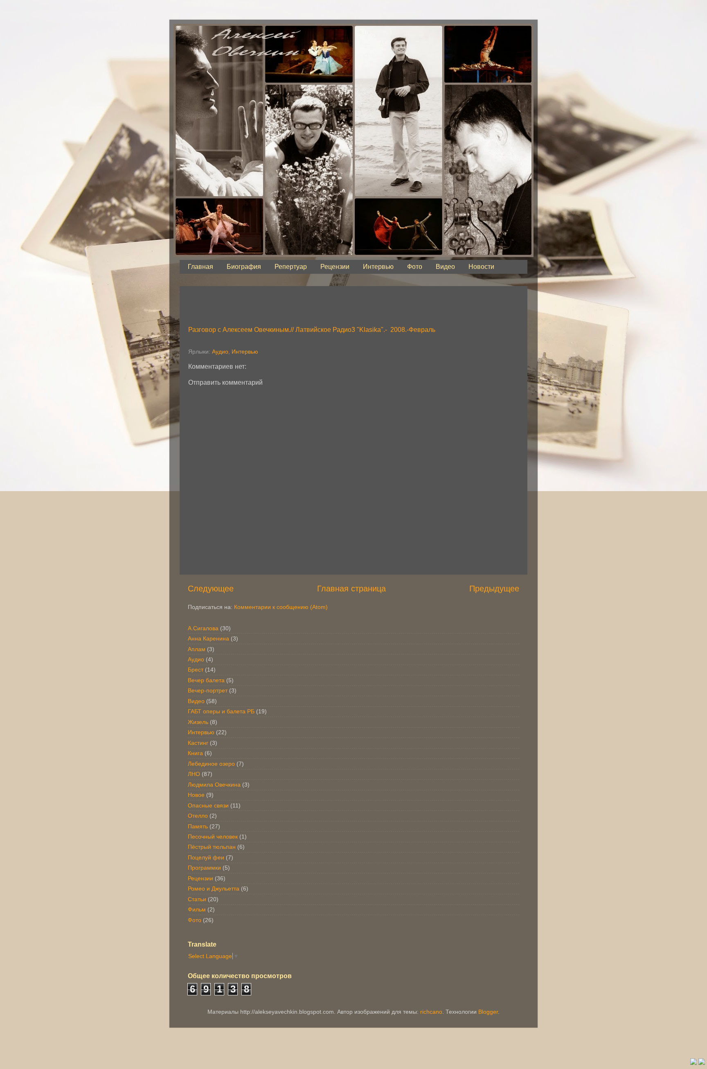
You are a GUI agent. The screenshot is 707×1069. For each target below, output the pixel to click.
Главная (200, 266)
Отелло (198, 815)
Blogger (488, 1011)
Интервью (378, 266)
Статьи (197, 899)
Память (198, 826)
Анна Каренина (208, 638)
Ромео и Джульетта (213, 888)
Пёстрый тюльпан (212, 846)
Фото (414, 266)
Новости (481, 266)
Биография (244, 266)
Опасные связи (208, 805)
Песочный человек (213, 836)
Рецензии (334, 266)
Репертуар (291, 266)
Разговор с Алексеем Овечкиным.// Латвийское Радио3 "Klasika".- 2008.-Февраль (311, 329)
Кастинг (198, 743)
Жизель (198, 722)
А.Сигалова (203, 628)
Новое (196, 795)
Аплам (196, 649)
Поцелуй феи (206, 857)
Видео (445, 266)
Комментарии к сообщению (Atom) (281, 607)
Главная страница (351, 588)
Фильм (197, 909)
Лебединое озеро (211, 763)
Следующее (211, 588)
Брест (195, 669)
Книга (195, 753)
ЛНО (194, 774)
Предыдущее (494, 588)
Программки (204, 867)
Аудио (220, 351)
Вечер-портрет (207, 690)
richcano (431, 1011)
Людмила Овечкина (214, 784)
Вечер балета (206, 680)
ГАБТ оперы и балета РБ (221, 711)
